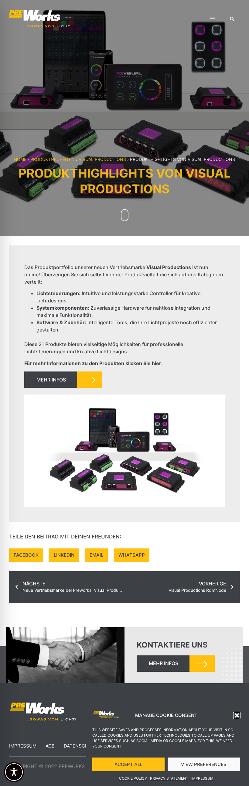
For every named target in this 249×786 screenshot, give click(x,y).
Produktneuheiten (52, 159)
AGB (50, 746)
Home (20, 159)
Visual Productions (102, 159)
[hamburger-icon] (212, 19)
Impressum (202, 778)
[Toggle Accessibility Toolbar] (14, 772)
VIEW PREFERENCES (204, 764)
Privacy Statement (169, 778)
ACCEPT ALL (128, 764)
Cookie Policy (133, 778)
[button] (237, 715)
